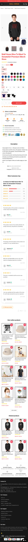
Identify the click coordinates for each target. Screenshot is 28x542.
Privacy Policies (4, 501)
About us (3, 497)
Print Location (5, 92)
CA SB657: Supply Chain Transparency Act (10, 505)
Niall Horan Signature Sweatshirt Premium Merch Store (7, 454)
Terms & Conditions (5, 499)
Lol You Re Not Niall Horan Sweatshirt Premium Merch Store (20, 454)
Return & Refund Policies (6, 515)
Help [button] (25, 540)
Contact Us (3, 517)
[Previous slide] (2, 27)
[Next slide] (25, 27)
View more (14, 410)
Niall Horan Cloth (9, 8)
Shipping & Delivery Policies (6, 511)
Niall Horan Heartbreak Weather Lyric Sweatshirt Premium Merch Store (7, 433)
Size (2, 85)
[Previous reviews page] (18, 311)
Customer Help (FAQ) (5, 519)
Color (3, 71)
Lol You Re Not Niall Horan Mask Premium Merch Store (7, 401)
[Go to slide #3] (21, 48)
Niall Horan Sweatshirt (20, 8)
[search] (24, 4)
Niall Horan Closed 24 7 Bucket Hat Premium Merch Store (20, 337)
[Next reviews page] (25, 311)
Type (3, 67)
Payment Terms (4, 513)
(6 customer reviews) (12, 62)
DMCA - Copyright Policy (6, 503)
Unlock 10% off (3, 536)
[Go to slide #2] (14, 48)
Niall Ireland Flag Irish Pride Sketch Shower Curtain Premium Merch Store (7, 380)
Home (2, 8)
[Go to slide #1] (7, 48)
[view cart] (26, 4)
